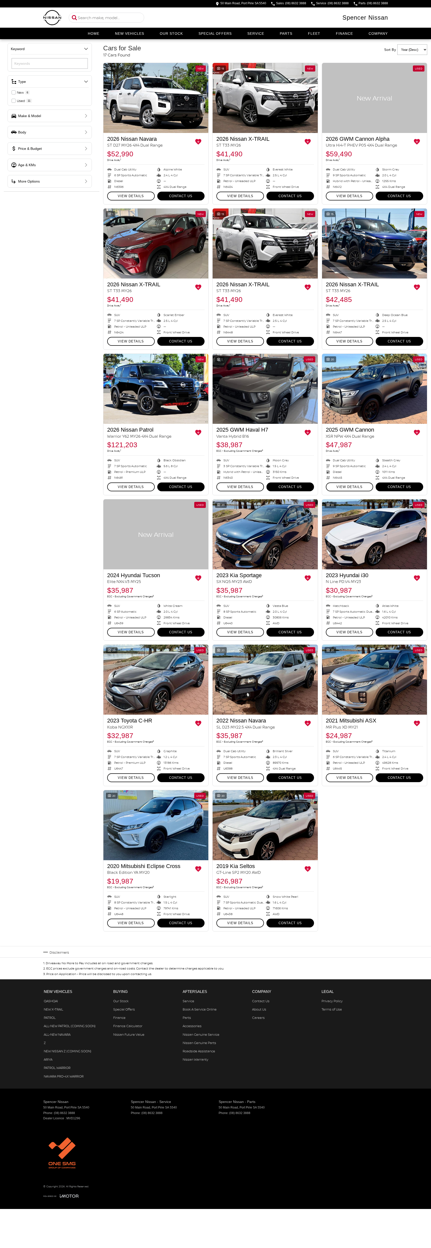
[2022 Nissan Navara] (265, 680)
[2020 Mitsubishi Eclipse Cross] (155, 825)
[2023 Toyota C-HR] (155, 680)
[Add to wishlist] (198, 142)
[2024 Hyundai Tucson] (155, 534)
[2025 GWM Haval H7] (265, 389)
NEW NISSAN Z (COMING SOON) (67, 1051)
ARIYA (48, 1059)
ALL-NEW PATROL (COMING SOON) (70, 1026)
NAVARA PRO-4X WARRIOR (64, 1076)
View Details (131, 196)
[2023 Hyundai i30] (374, 534)
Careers (258, 1017)
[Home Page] (52, 17)
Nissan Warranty (195, 1059)
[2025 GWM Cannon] (374, 389)
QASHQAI (51, 1001)
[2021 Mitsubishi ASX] (374, 680)
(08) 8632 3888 (64, 1113)
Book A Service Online (200, 1009)
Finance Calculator (127, 1026)
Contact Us (180, 196)
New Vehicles (129, 33)
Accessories (192, 1026)
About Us (259, 1009)
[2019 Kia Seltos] (265, 825)
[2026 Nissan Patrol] (155, 389)
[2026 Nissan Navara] (155, 98)
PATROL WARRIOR (57, 1067)
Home (93, 33)
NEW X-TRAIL (53, 1009)
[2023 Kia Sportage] (265, 534)
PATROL (50, 1017)
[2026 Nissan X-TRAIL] (265, 98)
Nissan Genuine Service (201, 1034)
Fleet (314, 33)
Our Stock (171, 33)
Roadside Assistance (199, 1051)
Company (378, 33)
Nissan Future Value (128, 1034)
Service (255, 33)
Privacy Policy (332, 1001)
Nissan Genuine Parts (199, 1043)
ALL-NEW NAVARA (57, 1034)
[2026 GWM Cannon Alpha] (374, 98)
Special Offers (215, 33)
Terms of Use (332, 1009)
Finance (344, 33)
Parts (286, 33)
